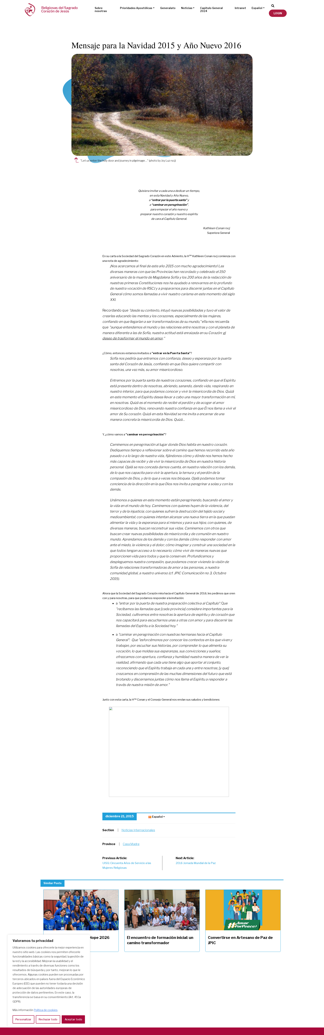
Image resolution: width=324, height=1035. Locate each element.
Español (257, 8)
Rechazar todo (48, 1019)
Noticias (186, 8)
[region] (49, 981)
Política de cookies (46, 1010)
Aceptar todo (73, 1019)
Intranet (240, 8)
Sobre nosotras (101, 9)
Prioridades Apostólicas (136, 8)
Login (278, 13)
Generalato (168, 8)
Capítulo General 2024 (211, 9)
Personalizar (23, 1019)
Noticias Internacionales (138, 830)
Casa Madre (131, 844)
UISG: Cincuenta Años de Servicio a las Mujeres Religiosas (126, 863)
